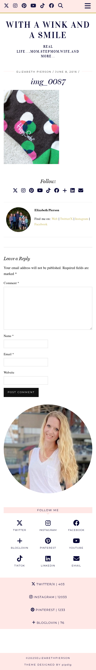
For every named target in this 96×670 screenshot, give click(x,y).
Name (9, 336)
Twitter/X (66, 218)
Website (9, 372)
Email (9, 354)
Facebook (41, 224)
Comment (11, 283)
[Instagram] (15, 6)
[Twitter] (6, 6)
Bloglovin (50, 623)
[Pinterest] (24, 6)
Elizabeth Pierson (33, 71)
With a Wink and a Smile (48, 30)
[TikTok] (42, 6)
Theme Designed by (48, 664)
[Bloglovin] (65, 190)
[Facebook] (51, 6)
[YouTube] (33, 6)
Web (55, 218)
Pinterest (50, 610)
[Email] (80, 190)
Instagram (81, 218)
